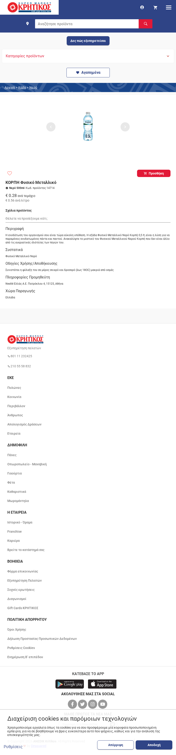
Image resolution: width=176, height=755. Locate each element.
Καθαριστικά (16, 491)
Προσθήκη (156, 173)
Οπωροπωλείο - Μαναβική (27, 464)
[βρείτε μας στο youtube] (103, 704)
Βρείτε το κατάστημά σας (25, 550)
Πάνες (11, 455)
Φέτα (11, 482)
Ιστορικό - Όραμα (19, 522)
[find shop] (27, 24)
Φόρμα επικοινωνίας (22, 571)
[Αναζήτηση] (145, 23)
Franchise (14, 531)
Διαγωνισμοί (16, 599)
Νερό (33, 87)
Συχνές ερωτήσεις (21, 589)
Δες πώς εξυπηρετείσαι (88, 41)
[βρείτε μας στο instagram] (93, 704)
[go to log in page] (142, 7)
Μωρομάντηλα (18, 501)
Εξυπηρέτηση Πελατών (24, 580)
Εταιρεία (13, 433)
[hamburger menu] (168, 7)
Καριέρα (13, 540)
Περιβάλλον (16, 406)
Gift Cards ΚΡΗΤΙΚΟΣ (22, 608)
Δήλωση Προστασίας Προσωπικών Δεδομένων (42, 639)
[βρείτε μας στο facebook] (73, 704)
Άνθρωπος (15, 415)
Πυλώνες (14, 388)
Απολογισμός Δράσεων (24, 424)
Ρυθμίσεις (13, 747)
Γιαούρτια (14, 473)
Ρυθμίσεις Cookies (21, 648)
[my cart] (155, 7)
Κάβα (22, 87)
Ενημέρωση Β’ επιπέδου (25, 657)
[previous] (50, 126)
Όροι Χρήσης (16, 629)
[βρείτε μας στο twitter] (83, 704)
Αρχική (10, 87)
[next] (125, 126)
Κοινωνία (14, 397)
